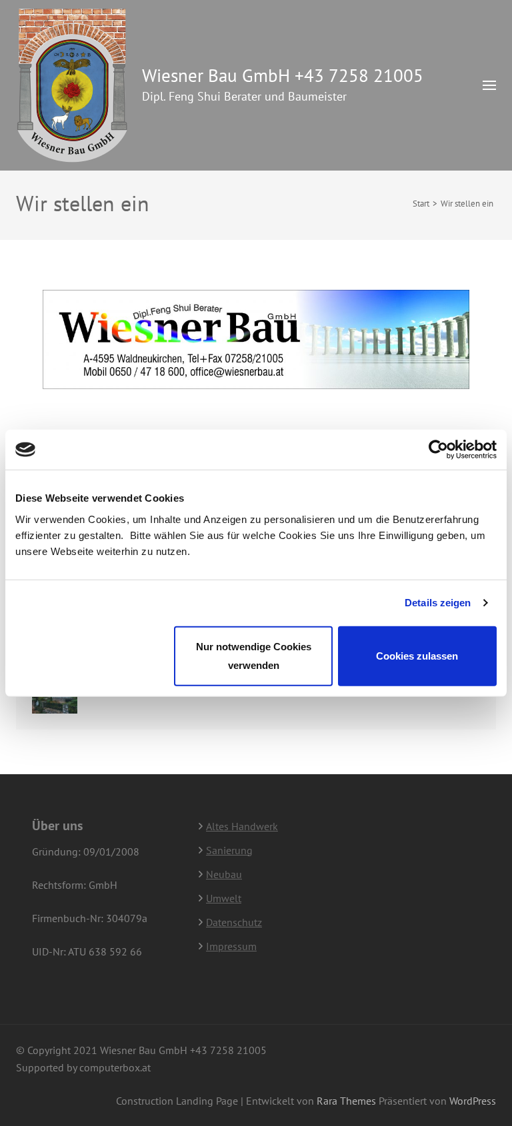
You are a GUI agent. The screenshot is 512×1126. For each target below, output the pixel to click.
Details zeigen (438, 602)
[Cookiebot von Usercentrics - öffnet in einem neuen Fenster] (438, 450)
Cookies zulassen (417, 655)
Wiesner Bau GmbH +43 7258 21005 (282, 75)
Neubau (224, 874)
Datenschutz (234, 922)
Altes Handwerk (242, 826)
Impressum (231, 946)
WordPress (472, 1100)
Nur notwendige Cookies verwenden (253, 655)
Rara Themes (348, 1100)
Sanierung (229, 850)
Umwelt (223, 898)
